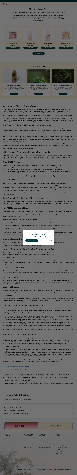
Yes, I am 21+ (31, 240)
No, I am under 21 (45, 240)
